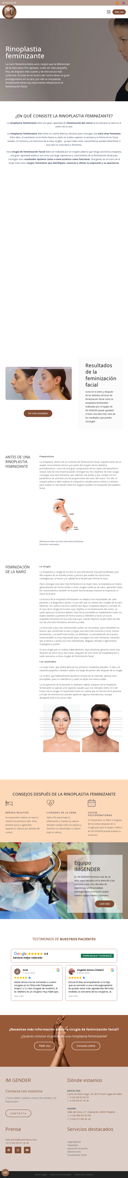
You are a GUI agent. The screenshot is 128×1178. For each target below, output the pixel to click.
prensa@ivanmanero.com (24, 1139)
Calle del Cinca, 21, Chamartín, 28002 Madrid (91, 1111)
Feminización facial (76, 1154)
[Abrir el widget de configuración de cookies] (5, 1172)
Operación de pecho (77, 1148)
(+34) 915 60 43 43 (80, 1118)
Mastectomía (74, 1151)
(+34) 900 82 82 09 (79, 1097)
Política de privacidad (60, 1174)
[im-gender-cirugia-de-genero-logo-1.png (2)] (9, 12)
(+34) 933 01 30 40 (79, 1100)
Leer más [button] (19, 996)
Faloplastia (72, 1145)
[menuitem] (118, 2)
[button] (109, 12)
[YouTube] (27, 1150)
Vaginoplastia (74, 1141)
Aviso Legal (41, 1174)
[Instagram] (18, 1150)
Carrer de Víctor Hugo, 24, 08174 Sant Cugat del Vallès (94, 1094)
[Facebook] (8, 1150)
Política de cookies (83, 1174)
